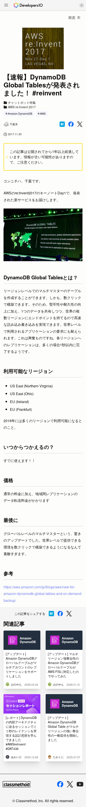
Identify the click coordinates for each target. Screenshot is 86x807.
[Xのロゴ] (70, 784)
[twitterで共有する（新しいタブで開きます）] (79, 124)
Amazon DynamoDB (20, 113)
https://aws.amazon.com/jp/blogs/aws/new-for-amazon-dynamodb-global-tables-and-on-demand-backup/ (43, 593)
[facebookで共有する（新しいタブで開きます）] (71, 124)
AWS (43, 113)
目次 (71, 17)
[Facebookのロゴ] (60, 784)
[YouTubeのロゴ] (80, 784)
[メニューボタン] (6, 5)
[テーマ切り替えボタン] (81, 5)
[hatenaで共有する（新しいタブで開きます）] (62, 124)
